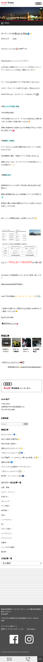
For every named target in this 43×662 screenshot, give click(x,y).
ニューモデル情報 (7, 547)
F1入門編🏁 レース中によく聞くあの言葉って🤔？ (20, 457)
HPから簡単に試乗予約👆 (10, 439)
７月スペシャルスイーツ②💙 (12, 453)
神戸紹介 (4, 510)
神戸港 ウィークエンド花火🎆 (12, 476)
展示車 (3, 552)
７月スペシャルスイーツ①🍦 (12, 471)
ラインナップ (6, 538)
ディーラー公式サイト (9, 626)
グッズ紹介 (5, 506)
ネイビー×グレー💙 (8, 434)
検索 (25, 424)
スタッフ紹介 (6, 529)
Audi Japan (31, 629)
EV (2, 524)
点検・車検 (5, 487)
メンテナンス (6, 533)
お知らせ (4, 496)
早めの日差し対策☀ (8, 444)
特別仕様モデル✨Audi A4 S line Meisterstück (24, 367)
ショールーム (6, 519)
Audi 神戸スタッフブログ (7, 4)
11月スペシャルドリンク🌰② (13, 362)
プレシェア (5, 501)
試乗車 (3, 542)
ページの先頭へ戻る (40, 659)
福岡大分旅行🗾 (7, 462)
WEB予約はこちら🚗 (10, 323)
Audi (14, 39)
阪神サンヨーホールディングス (12, 629)
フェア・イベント (7, 492)
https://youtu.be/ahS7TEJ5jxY (12, 284)
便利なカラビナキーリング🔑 (12, 448)
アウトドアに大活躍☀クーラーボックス (16, 467)
